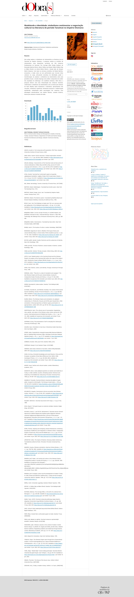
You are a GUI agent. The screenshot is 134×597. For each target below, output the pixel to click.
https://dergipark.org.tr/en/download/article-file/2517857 (39, 554)
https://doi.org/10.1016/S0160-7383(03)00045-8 (46, 293)
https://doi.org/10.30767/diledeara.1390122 (51, 209)
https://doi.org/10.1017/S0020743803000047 (41, 318)
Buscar (109, 15)
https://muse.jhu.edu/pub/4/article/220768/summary (48, 434)
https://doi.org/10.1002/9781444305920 (40, 350)
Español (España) (97, 37)
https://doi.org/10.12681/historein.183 (48, 397)
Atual (30, 15)
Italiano (95, 41)
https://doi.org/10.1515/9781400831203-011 (48, 376)
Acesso (110, 1)
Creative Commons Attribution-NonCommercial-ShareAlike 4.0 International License (76, 126)
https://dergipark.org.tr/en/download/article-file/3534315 (46, 207)
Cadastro (105, 1)
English (95, 34)
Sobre (23, 15)
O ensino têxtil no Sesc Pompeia (99, 195)
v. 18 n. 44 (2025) (38, 20)
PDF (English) (72, 64)
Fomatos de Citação (72, 94)
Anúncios (66, 15)
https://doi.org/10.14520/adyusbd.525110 (44, 503)
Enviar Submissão (96, 23)
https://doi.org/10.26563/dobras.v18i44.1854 (38, 42)
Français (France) (97, 39)
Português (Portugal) (98, 46)
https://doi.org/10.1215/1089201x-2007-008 (51, 436)
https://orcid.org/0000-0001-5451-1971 (32, 37)
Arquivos (36, 15)
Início (25, 20)
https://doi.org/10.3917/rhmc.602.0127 (50, 547)
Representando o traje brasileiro (99, 191)
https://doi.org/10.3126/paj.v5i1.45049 (49, 234)
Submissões (44, 15)
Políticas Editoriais (56, 15)
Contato (73, 15)
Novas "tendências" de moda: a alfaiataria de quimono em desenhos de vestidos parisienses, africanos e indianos (100, 185)
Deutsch (95, 32)
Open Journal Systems (97, 203)
